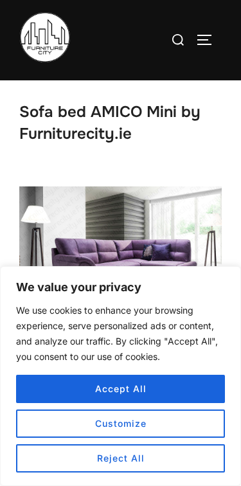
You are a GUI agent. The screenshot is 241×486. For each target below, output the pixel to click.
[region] (120, 376)
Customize (121, 423)
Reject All (121, 458)
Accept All (121, 388)
